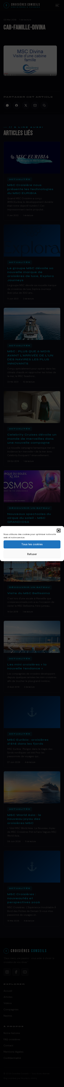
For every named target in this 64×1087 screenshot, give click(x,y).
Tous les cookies (32, 544)
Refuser (32, 554)
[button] (58, 530)
